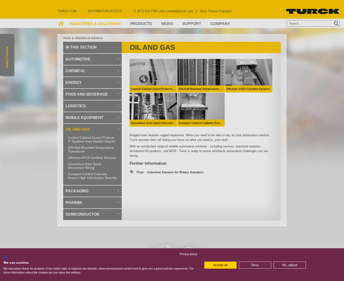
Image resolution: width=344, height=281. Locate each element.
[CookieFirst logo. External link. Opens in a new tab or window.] (5, 258)
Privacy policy (188, 254)
